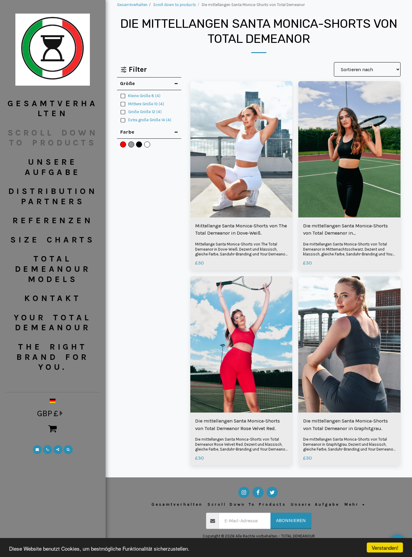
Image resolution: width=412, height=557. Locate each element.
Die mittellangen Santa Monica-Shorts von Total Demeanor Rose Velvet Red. (237, 424)
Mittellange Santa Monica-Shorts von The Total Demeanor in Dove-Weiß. (241, 229)
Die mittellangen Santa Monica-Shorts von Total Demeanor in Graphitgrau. (345, 424)
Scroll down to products (174, 4)
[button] (52, 428)
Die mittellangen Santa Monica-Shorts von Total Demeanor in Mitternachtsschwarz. (345, 230)
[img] (241, 149)
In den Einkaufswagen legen (243, 214)
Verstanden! (385, 547)
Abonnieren (291, 520)
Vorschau (241, 202)
